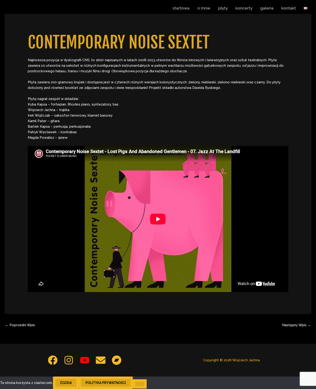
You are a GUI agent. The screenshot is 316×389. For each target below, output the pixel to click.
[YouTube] (85, 360)
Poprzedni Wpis (20, 325)
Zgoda (66, 383)
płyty (223, 8)
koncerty (243, 8)
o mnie (203, 8)
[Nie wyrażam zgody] (140, 384)
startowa (181, 8)
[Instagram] (69, 360)
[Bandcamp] (116, 360)
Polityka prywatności (106, 383)
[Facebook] (53, 360)
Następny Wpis (296, 325)
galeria (266, 8)
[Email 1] (100, 360)
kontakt (288, 8)
